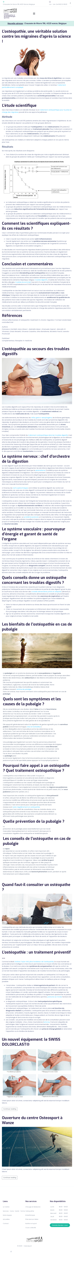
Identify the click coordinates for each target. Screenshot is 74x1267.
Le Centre (6, 1207)
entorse (47, 1022)
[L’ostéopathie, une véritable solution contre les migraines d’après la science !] (37, 60)
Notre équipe (7, 1215)
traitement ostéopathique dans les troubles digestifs (48, 435)
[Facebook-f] (70, 3)
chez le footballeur (34, 727)
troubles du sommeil (23, 282)
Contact (6, 1223)
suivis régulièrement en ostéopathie (26, 807)
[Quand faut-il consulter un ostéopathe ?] (37, 909)
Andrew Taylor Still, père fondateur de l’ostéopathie (34, 962)
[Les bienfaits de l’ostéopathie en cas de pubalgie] (37, 650)
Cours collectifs (30, 1228)
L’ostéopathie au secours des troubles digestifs (35, 351)
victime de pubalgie (23, 689)
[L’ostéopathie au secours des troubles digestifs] (37, 381)
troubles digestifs (41, 280)
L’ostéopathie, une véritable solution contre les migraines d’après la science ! (36, 36)
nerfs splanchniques (20, 488)
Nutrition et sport (31, 1223)
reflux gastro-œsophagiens (41, 418)
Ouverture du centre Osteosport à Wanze (32, 1120)
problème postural (31, 517)
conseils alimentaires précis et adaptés (46, 591)
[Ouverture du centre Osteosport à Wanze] (37, 1147)
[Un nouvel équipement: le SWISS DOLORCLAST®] (37, 1073)
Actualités (6, 1219)
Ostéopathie (29, 1211)
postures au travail (54, 997)
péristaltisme (40, 470)
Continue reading (9, 1109)
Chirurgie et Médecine (32, 1207)
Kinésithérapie (30, 1215)
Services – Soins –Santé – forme (14, 1211)
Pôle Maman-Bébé (31, 1219)
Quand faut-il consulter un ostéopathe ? (36, 887)
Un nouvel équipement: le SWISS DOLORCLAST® (31, 1042)
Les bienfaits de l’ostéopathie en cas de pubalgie (37, 627)
